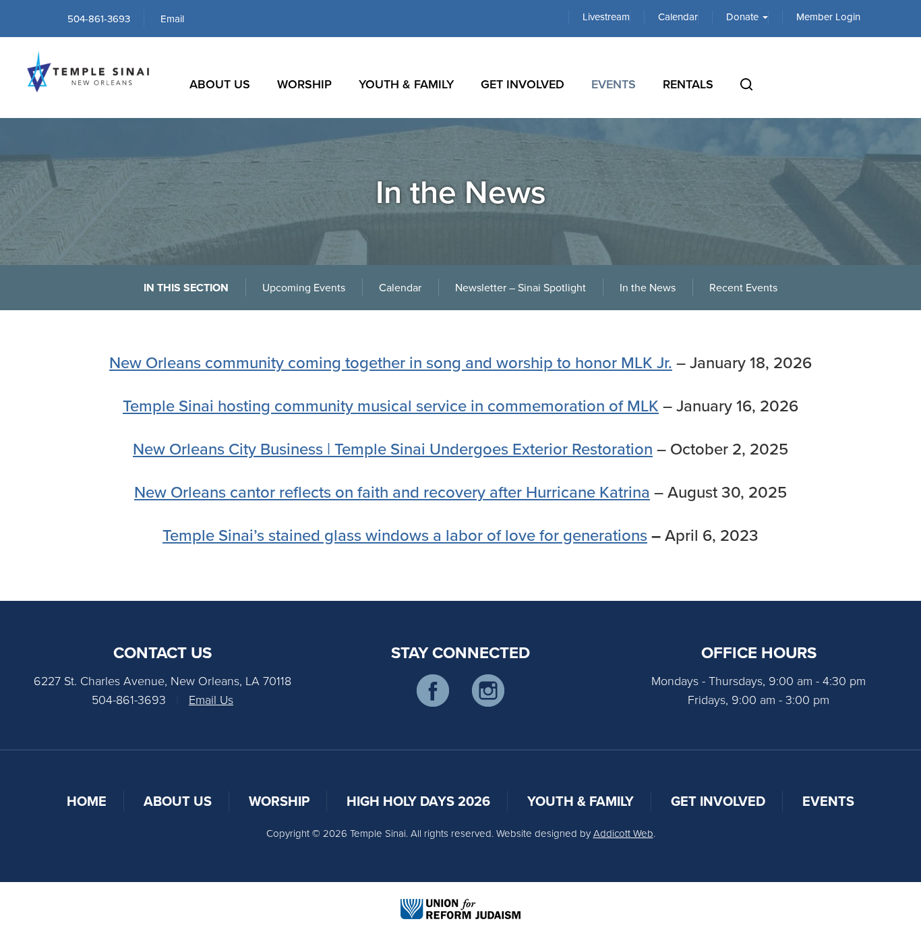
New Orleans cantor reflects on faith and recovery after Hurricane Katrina (392, 491)
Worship (304, 84)
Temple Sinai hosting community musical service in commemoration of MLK (391, 405)
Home (87, 801)
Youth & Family (406, 84)
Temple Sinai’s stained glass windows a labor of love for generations (404, 534)
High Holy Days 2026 (418, 801)
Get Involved (522, 84)
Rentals (688, 84)
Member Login (828, 17)
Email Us (211, 699)
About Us (219, 84)
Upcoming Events (303, 287)
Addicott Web (623, 833)
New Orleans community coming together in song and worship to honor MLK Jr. (390, 362)
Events (613, 84)
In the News (648, 287)
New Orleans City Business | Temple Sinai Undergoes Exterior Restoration (393, 448)
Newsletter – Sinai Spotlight (520, 287)
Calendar (678, 17)
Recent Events (743, 287)
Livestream (606, 17)
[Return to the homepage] (88, 71)
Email (172, 18)
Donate (743, 17)
